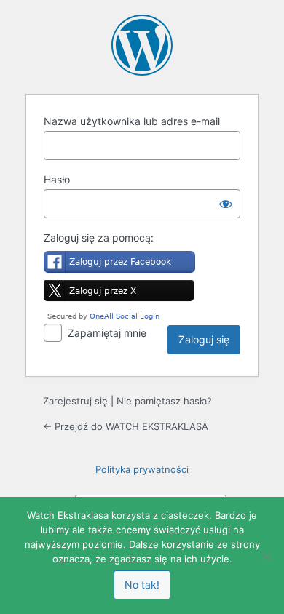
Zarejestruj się (75, 401)
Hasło (57, 179)
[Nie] (266, 556)
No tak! (142, 584)
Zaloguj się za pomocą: (99, 237)
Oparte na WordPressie (142, 45)
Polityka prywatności (142, 469)
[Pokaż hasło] (225, 203)
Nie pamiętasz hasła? (164, 401)
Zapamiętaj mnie (107, 333)
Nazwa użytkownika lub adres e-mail (132, 121)
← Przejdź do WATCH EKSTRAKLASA (125, 426)
